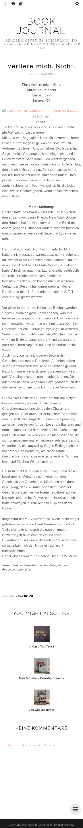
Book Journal (41, 26)
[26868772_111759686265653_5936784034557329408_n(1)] (41, 116)
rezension (24, 595)
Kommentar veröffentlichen (31, 745)
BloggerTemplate (64, 824)
